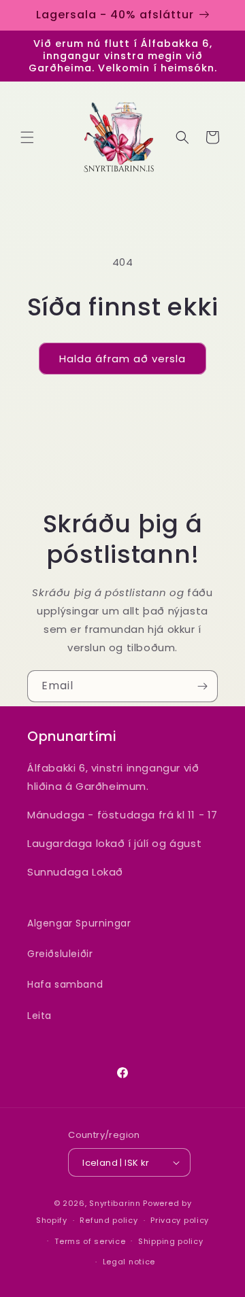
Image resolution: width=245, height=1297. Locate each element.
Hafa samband (65, 984)
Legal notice (129, 1261)
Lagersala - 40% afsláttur (115, 14)
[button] (27, 137)
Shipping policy (170, 1241)
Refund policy (108, 1220)
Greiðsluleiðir (60, 954)
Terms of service (89, 1241)
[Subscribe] (202, 686)
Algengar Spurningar (79, 923)
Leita (39, 1015)
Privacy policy (179, 1220)
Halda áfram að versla (122, 358)
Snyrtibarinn (114, 1203)
